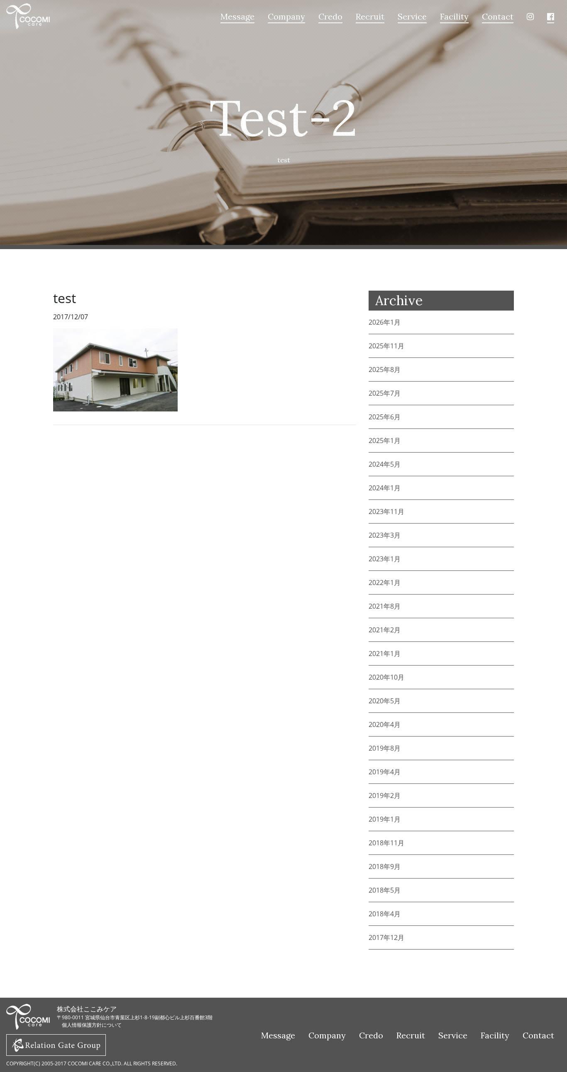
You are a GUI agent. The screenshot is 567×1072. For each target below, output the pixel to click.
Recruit (370, 16)
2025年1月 (385, 440)
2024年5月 (385, 464)
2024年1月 (385, 487)
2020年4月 (385, 724)
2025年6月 (385, 416)
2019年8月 (385, 748)
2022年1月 (385, 582)
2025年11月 (386, 345)
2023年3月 (385, 535)
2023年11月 (386, 511)
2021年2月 (385, 629)
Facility (454, 16)
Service (412, 16)
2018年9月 (385, 866)
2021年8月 (385, 606)
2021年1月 (385, 653)
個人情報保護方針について (92, 1024)
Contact (497, 16)
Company (286, 16)
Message (237, 16)
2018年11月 (386, 842)
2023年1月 (385, 558)
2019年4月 (385, 771)
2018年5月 (385, 890)
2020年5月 (385, 700)
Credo (330, 16)
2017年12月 (386, 937)
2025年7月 (385, 393)
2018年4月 (385, 913)
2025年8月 (385, 369)
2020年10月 (386, 677)
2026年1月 (385, 322)
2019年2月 (385, 795)
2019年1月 (385, 819)
